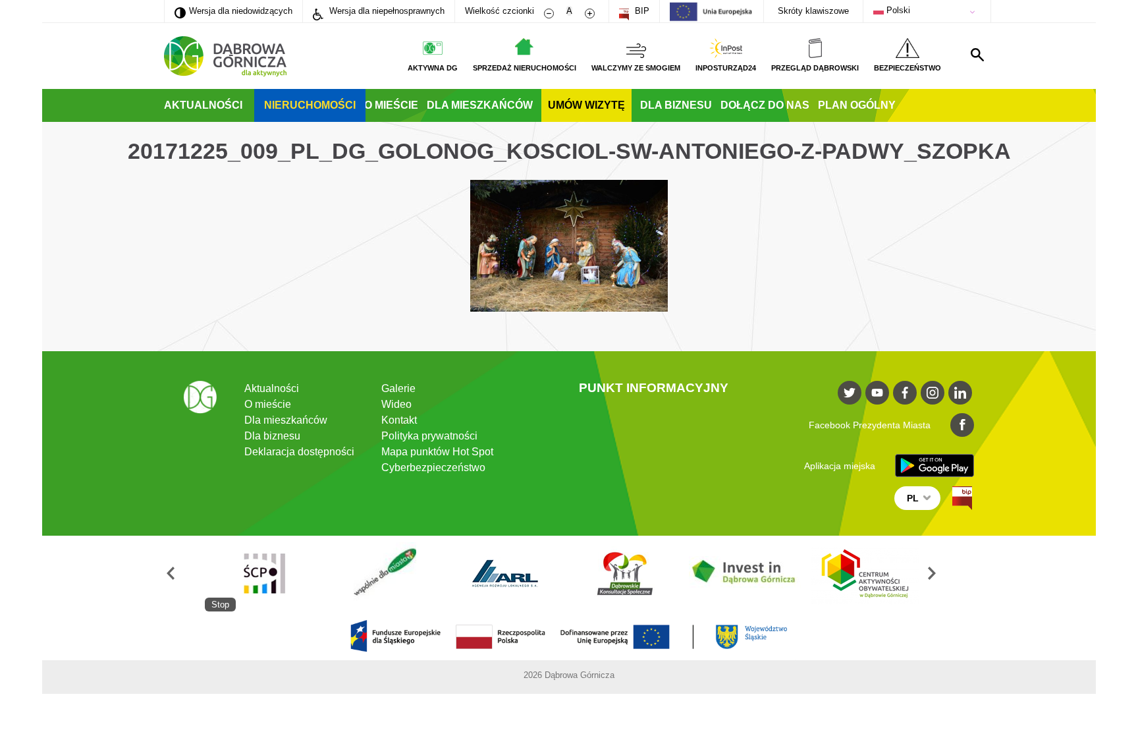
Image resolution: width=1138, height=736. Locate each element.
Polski (897, 10)
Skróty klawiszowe (813, 11)
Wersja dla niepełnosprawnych (386, 11)
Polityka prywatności (429, 435)
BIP (640, 11)
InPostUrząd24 (725, 68)
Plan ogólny (857, 105)
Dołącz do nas (764, 105)
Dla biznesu (676, 105)
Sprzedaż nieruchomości (524, 68)
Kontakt (399, 420)
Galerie (398, 388)
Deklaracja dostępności (299, 451)
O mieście (391, 105)
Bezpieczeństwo (907, 68)
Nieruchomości (310, 105)
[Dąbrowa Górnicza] (225, 56)
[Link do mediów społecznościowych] (849, 393)
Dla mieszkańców (480, 105)
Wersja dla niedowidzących (233, 10)
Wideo (396, 404)
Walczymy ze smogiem (635, 68)
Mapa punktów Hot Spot (437, 451)
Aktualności (203, 105)
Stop (220, 604)
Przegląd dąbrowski (815, 68)
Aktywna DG (433, 68)
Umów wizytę (586, 105)
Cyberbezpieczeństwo (433, 467)
